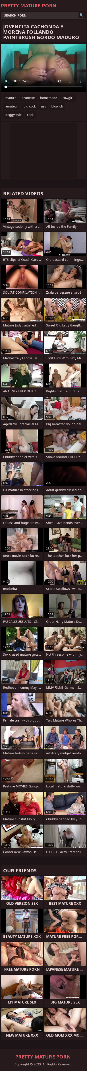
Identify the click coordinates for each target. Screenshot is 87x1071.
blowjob (57, 106)
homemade (48, 98)
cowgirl (67, 98)
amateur (11, 106)
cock (30, 115)
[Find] (82, 15)
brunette (28, 98)
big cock (29, 106)
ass (43, 106)
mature (10, 98)
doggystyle (13, 115)
